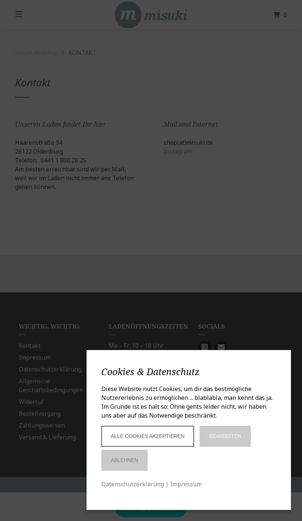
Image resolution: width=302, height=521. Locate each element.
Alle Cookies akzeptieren (148, 436)
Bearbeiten (225, 436)
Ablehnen (124, 460)
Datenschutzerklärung (132, 484)
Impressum (186, 484)
